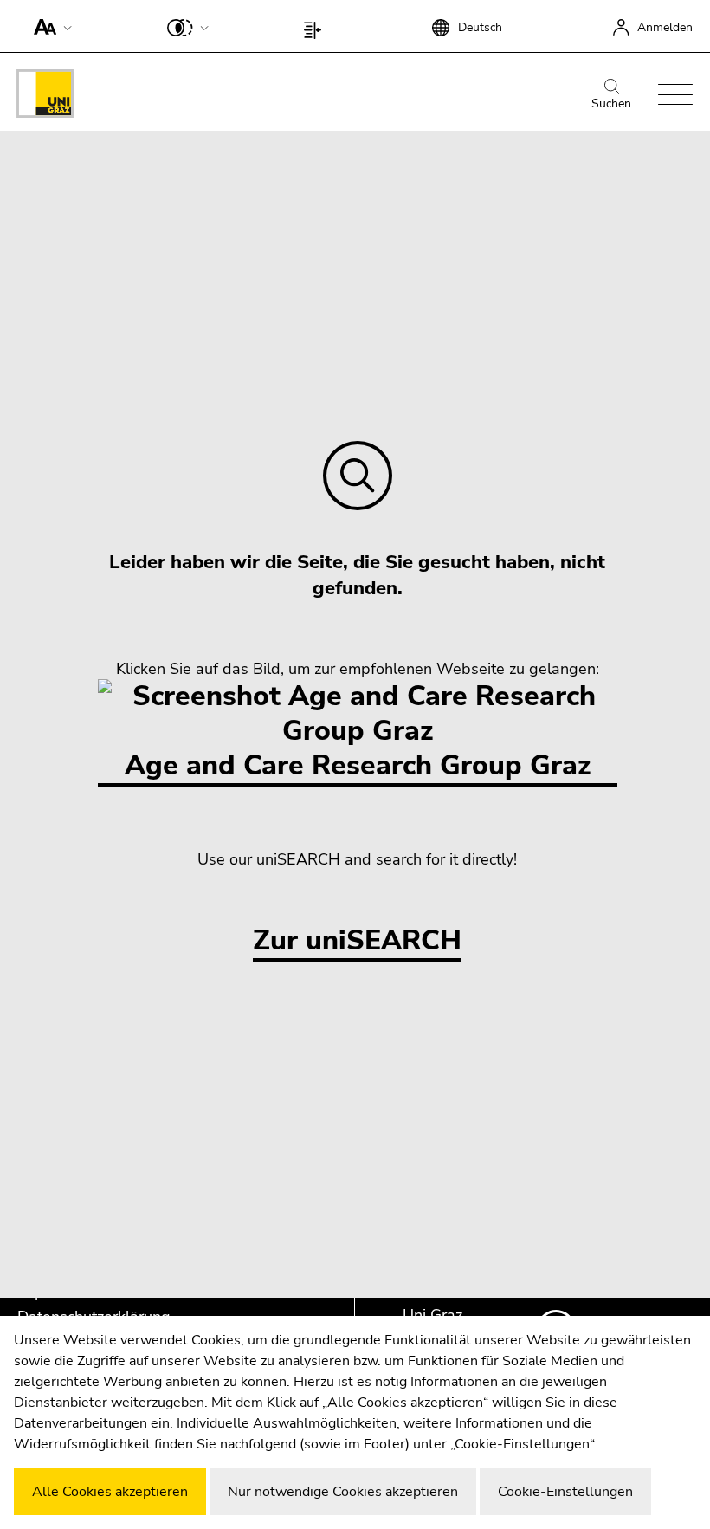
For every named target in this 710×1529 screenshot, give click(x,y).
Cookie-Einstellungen (565, 1491)
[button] (49, 26)
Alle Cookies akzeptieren (110, 1491)
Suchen (611, 103)
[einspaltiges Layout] (316, 26)
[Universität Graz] (45, 96)
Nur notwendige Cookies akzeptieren (343, 1491)
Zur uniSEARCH (357, 941)
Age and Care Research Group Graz (358, 765)
